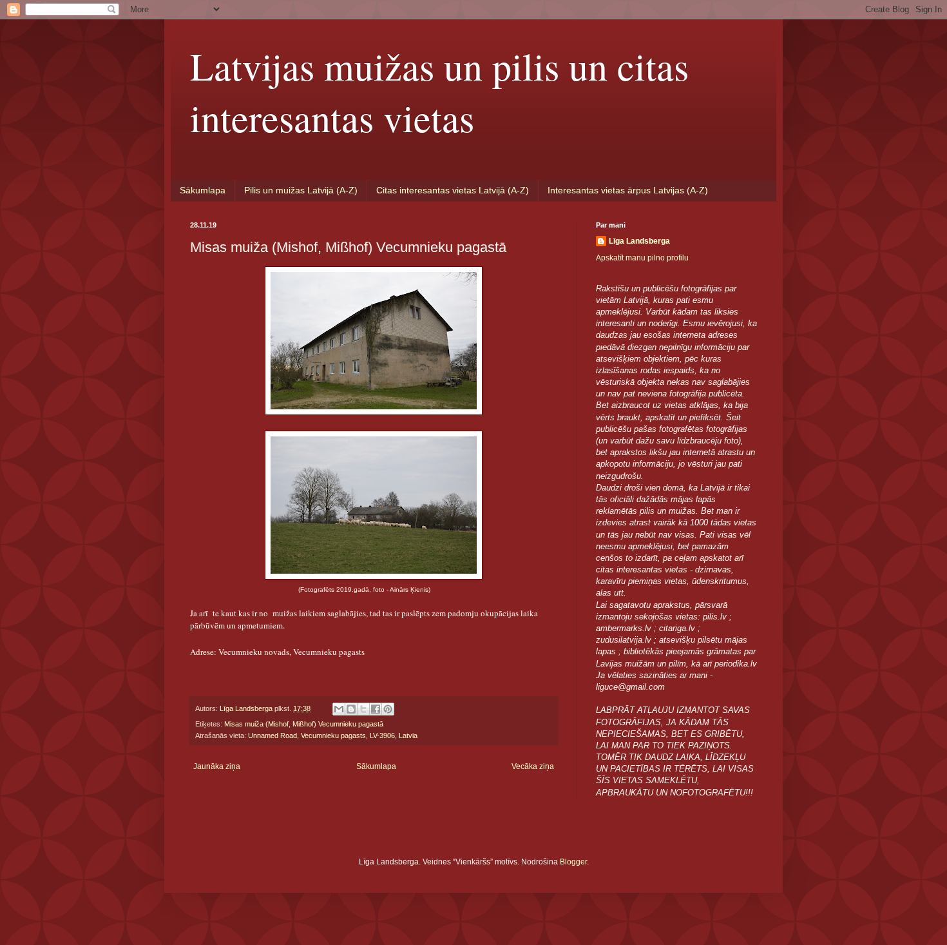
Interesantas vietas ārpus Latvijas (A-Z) (628, 190)
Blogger (573, 861)
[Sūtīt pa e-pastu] (338, 709)
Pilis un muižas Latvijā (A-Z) (301, 190)
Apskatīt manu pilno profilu (642, 257)
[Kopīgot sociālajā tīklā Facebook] (375, 709)
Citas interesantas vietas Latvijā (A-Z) (452, 190)
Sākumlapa (202, 190)
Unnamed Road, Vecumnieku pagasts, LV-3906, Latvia (332, 735)
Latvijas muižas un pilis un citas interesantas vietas (439, 91)
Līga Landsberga (639, 241)
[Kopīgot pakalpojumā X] (363, 709)
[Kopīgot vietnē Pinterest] (387, 709)
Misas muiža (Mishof (256, 724)
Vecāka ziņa (533, 766)
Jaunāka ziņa (216, 766)
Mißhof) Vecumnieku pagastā (337, 724)
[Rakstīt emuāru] (351, 709)
